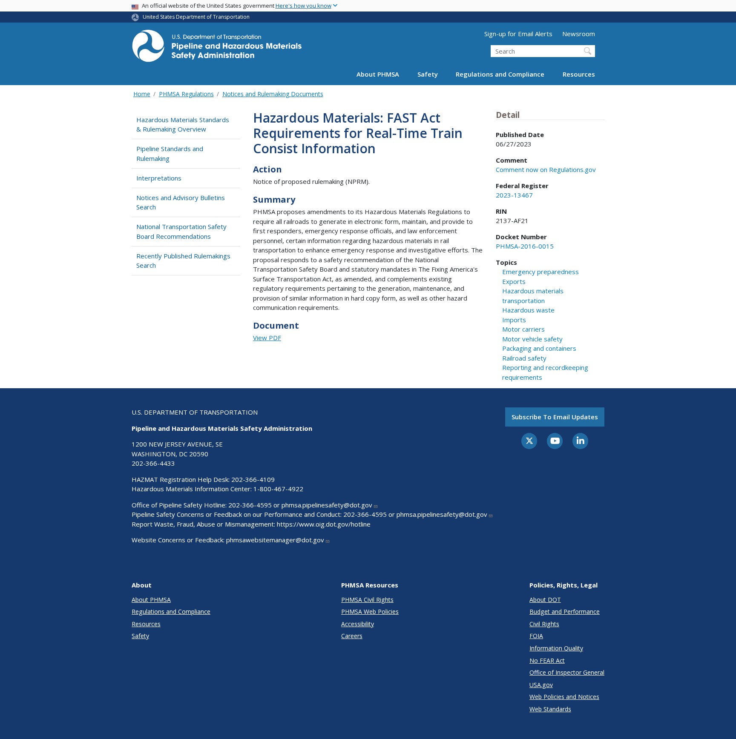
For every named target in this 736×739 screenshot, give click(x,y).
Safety (427, 74)
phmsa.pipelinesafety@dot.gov (327, 505)
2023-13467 (514, 195)
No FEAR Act (547, 660)
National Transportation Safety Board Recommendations (181, 231)
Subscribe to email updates (555, 416)
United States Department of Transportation (196, 16)
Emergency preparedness (540, 271)
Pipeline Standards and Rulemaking (169, 153)
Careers (351, 636)
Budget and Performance (564, 611)
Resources (579, 74)
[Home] (217, 48)
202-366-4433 (153, 463)
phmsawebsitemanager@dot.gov (275, 540)
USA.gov (541, 685)
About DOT (545, 600)
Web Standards (550, 709)
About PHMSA (377, 74)
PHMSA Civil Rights (367, 600)
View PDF (267, 337)
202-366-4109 (253, 479)
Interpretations (158, 178)
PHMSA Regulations (186, 94)
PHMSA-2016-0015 (525, 246)
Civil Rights (544, 624)
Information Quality (556, 648)
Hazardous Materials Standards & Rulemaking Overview (182, 124)
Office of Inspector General (566, 672)
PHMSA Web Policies (370, 611)
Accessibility (357, 624)
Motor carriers (523, 329)
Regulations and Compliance (500, 74)
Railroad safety (524, 358)
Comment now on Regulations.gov (546, 169)
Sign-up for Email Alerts (518, 33)
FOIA (536, 636)
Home (141, 94)
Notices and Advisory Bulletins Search (180, 202)
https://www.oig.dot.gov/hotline (324, 524)
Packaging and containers (539, 348)
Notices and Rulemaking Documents (272, 94)
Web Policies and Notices (564, 697)
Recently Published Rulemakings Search (183, 261)
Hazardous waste (528, 310)
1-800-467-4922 (278, 488)
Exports (514, 281)
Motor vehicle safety (532, 339)
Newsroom (578, 33)
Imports (514, 319)
